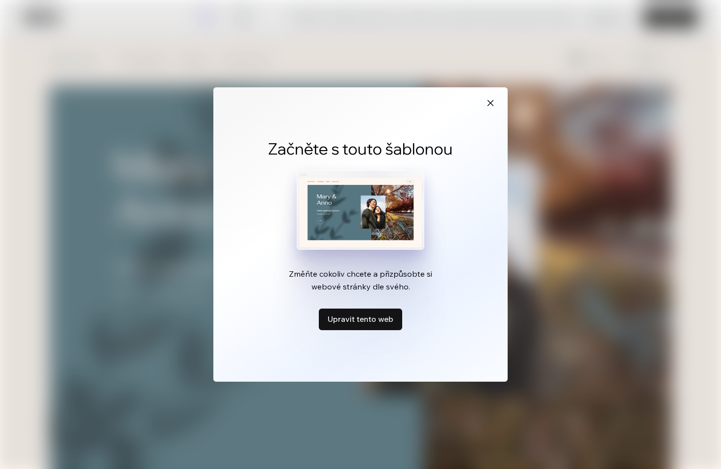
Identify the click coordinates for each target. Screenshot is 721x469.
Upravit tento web (360, 319)
